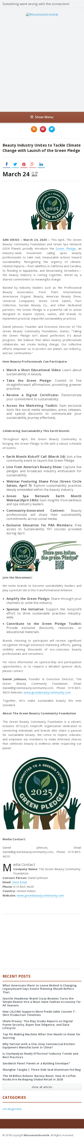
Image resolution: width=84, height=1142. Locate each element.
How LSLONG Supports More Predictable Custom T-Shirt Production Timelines (39, 1013)
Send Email (19, 882)
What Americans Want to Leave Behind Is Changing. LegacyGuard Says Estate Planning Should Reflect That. (40, 988)
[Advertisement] (42, 64)
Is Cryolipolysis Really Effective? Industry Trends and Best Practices (40, 1055)
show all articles (42, 1087)
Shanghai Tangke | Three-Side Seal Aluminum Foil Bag (42, 1069)
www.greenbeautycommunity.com (47, 692)
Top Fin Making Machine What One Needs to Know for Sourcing (41, 1035)
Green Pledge (66, 248)
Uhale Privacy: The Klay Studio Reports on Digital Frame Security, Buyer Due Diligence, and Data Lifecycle (38, 1024)
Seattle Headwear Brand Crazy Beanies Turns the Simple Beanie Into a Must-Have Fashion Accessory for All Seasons (42, 1002)
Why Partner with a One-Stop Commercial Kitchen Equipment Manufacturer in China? (39, 1045)
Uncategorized (12, 1109)
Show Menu (44, 117)
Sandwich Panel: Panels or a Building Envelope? (36, 1063)
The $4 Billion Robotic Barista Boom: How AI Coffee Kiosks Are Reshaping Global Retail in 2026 (39, 1077)
